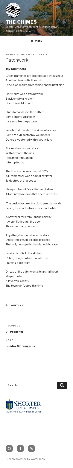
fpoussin (40, 54)
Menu (38, 40)
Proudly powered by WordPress (25, 459)
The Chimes (21, 22)
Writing (17, 305)
